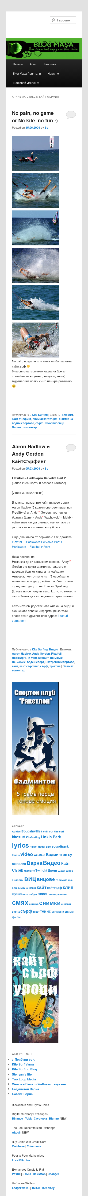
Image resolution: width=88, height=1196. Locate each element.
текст (36, 911)
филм (16, 917)
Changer (53, 1174)
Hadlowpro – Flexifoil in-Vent (31, 546)
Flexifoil (56, 653)
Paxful (16, 1174)
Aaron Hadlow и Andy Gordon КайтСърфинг (31, 453)
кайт (15, 666)
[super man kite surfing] (35, 319)
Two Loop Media (24, 1079)
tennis (16, 855)
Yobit (28, 1118)
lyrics (20, 844)
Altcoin (16, 1132)
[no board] (35, 169)
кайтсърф (54, 887)
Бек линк (50, 64)
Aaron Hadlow (21, 653)
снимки (50, 902)
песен (43, 893)
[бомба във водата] (35, 207)
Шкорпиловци (54, 423)
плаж (52, 894)
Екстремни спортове (60, 662)
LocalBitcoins (21, 1160)
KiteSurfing (33, 837)
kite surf (67, 414)
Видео (53, 649)
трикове (55, 666)
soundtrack (60, 846)
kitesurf (43, 658)
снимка (33, 904)
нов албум (30, 894)
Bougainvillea (31, 831)
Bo (46, 127)
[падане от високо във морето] (35, 244)
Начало (18, 64)
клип (68, 887)
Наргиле (53, 73)
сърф (39, 423)
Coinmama (34, 1146)
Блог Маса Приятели (27, 73)
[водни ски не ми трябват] (35, 281)
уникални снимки (63, 911)
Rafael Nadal (37, 846)
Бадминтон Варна (25, 1089)
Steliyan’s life (22, 1074)
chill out (48, 831)
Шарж (61, 870)
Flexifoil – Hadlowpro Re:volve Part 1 (37, 542)
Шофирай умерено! (26, 83)
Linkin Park (51, 836)
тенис (45, 911)
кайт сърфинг (21, 419)
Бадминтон (56, 854)
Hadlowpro (19, 658)
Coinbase (18, 1146)
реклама (62, 894)
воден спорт (35, 662)
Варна (34, 862)
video (26, 854)
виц (30, 878)
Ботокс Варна (22, 1094)
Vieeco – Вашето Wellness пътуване (39, 1084)
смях (20, 902)
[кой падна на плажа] (35, 356)
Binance (17, 1118)
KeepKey (48, 1188)
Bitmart (54, 1118)
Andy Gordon (41, 653)
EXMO (27, 1174)
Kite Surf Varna (23, 1064)
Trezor (36, 1188)
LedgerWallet (21, 1188)
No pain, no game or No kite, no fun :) (35, 116)
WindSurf (39, 855)
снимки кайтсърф (45, 419)
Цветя (52, 870)
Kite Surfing (40, 414)
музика (17, 894)
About (33, 64)
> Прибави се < (23, 1059)
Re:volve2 (19, 662)
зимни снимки (27, 888)
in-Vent (32, 658)
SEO (48, 846)
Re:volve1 (57, 658)
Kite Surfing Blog (24, 1069)
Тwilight (41, 870)
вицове (46, 879)
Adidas (16, 831)
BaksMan (39, 1174)
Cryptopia (40, 1118)
